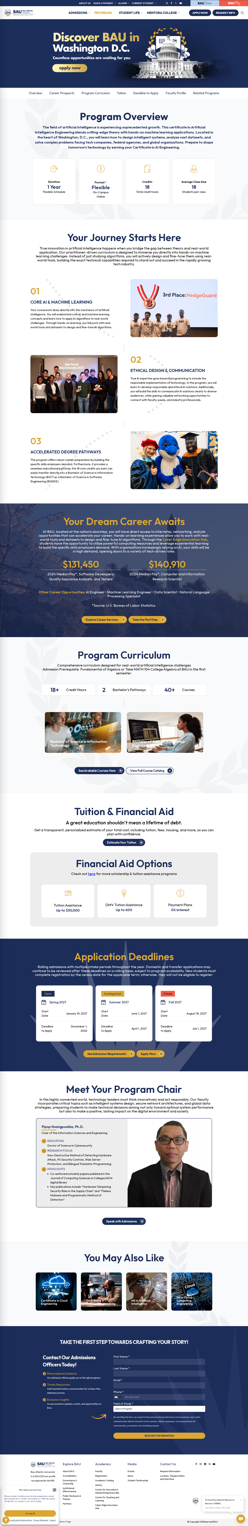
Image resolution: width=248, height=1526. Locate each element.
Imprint (53, 1520)
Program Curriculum (96, 93)
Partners (67, 1503)
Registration (101, 1475)
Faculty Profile (176, 93)
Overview (35, 93)
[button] (54, 1489)
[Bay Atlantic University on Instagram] (167, 3)
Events (131, 1471)
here (91, 873)
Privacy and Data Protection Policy (18, 1520)
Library (98, 1485)
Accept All (30, 1513)
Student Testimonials (138, 1480)
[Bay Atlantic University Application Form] (124, 53)
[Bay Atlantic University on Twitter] (176, 3)
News (130, 1475)
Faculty (98, 1471)
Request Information (170, 1471)
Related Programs (206, 93)
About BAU (68, 1471)
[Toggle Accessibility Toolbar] (6, 1520)
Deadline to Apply (145, 93)
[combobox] (119, 1397)
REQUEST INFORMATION (159, 1435)
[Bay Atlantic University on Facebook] (171, 3)
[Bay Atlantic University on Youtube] (181, 3)
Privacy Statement (41, 1520)
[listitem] (43, 1476)
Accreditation (69, 1475)
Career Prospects (61, 93)
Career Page (64, 1521)
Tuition (121, 93)
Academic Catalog (104, 1480)
